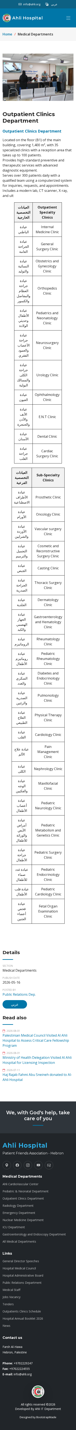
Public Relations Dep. (19, 994)
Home (7, 34)
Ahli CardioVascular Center (20, 1184)
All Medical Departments (19, 1241)
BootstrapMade (46, 1417)
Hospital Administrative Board (23, 1275)
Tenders (8, 1304)
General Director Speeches (21, 1261)
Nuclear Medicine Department (23, 1220)
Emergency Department (19, 1212)
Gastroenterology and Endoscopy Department (34, 1234)
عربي (15, 1004)
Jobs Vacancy (11, 1297)
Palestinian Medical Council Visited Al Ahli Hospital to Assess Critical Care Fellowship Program (36, 1040)
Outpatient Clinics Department (23, 1198)
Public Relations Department (22, 1282)
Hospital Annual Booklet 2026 (23, 1318)
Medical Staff (11, 1289)
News (6, 1325)
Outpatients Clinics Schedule (22, 1311)
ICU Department (14, 1227)
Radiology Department (18, 1205)
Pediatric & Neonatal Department (26, 1191)
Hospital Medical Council (19, 1268)
